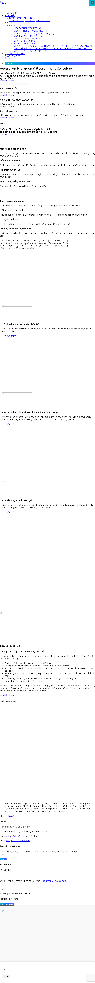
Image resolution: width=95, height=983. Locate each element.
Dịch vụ (9, 23)
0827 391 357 (14, 836)
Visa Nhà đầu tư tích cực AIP (30, 51)
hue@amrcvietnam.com (18, 840)
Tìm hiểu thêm (7, 80)
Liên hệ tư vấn (7, 134)
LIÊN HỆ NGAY (7, 816)
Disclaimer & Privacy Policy (54, 881)
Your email (8, 969)
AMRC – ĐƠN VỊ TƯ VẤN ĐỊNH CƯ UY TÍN (29, 20)
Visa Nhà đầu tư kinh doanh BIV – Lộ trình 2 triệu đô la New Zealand (53, 48)
